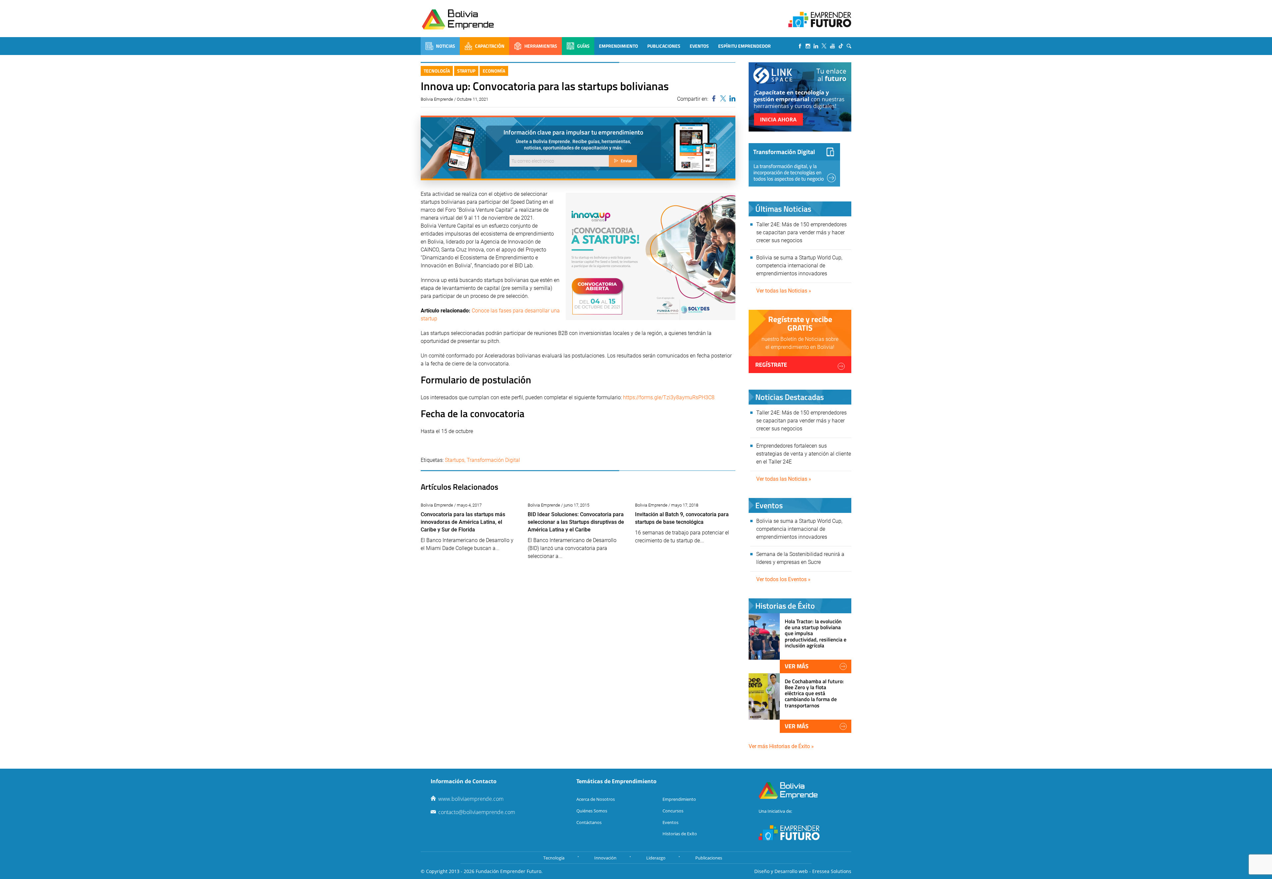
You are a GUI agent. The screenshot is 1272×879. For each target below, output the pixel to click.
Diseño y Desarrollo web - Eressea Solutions (802, 871)
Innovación (605, 858)
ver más (797, 666)
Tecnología (437, 70)
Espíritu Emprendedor (744, 45)
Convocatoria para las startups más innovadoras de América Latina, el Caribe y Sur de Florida (463, 522)
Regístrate (771, 364)
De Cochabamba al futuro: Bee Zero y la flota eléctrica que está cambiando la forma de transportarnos (814, 693)
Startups (454, 460)
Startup (466, 70)
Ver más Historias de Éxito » (781, 746)
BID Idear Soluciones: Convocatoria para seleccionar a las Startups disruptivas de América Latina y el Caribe (576, 522)
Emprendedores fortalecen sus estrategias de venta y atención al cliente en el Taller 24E (803, 454)
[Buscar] (849, 46)
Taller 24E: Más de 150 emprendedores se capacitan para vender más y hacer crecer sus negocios (801, 232)
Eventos (699, 45)
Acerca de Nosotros (595, 799)
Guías (583, 45)
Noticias (445, 45)
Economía (494, 70)
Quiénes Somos (591, 811)
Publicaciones (663, 45)
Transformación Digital (493, 460)
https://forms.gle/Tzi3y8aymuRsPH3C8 (669, 397)
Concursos (672, 811)
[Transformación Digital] (794, 165)
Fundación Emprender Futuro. (509, 871)
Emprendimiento (618, 45)
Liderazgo (655, 858)
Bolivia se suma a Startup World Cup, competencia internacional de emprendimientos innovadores (799, 265)
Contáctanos (589, 822)
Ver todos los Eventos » (783, 579)
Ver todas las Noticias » (783, 291)
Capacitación (489, 45)
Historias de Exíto (679, 834)
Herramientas (540, 45)
